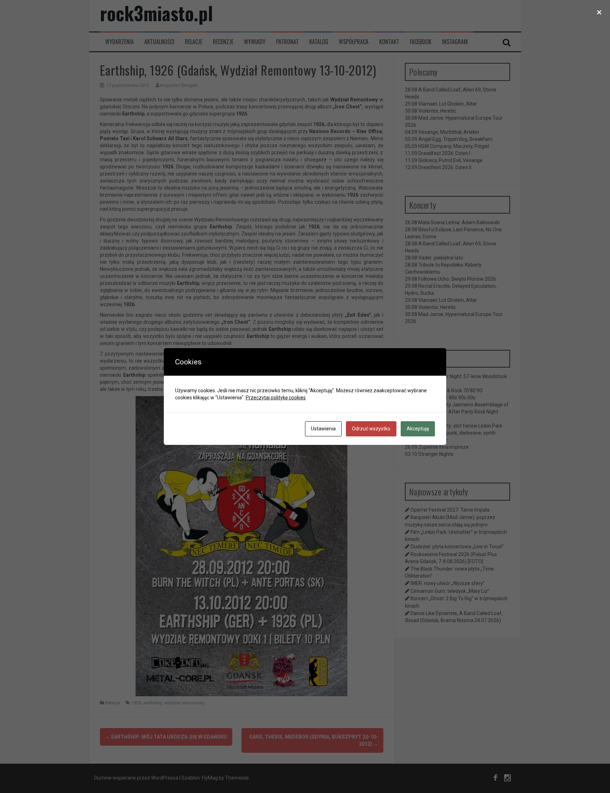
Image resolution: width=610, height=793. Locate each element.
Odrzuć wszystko (371, 428)
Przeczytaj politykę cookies (276, 397)
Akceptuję (418, 428)
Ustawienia (323, 428)
